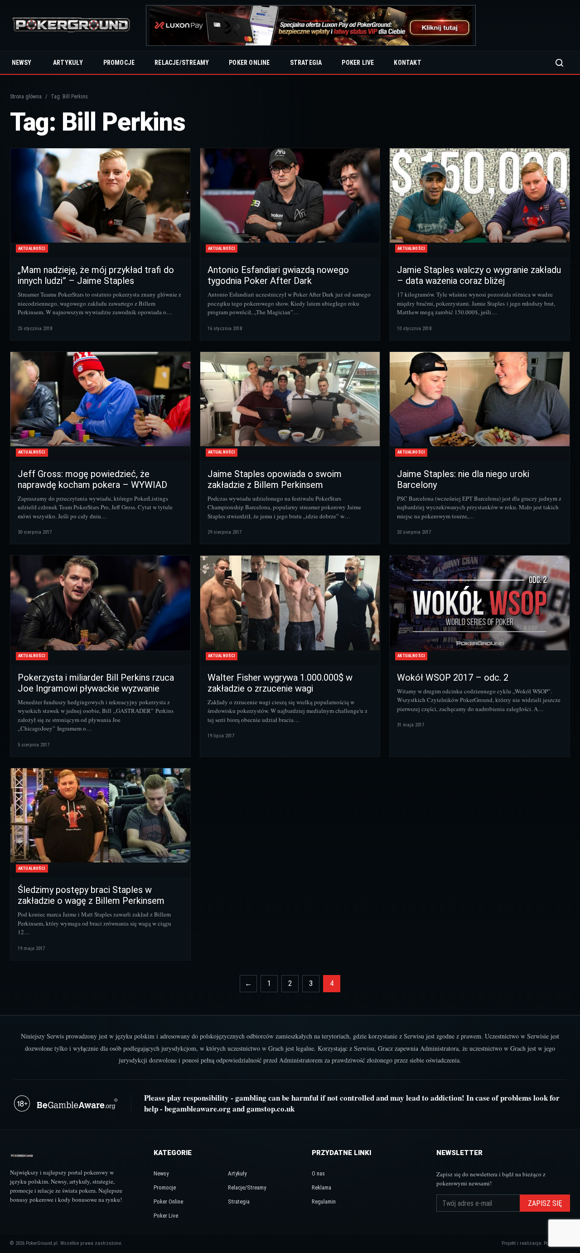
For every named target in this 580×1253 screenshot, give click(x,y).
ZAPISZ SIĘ (545, 1203)
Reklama (321, 1187)
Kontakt (407, 62)
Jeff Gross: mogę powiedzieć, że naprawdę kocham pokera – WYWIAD (92, 479)
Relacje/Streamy (182, 62)
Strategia (306, 62)
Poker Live (358, 62)
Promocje (119, 62)
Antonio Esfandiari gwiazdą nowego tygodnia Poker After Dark (278, 275)
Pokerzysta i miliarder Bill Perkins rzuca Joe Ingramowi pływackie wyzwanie (96, 683)
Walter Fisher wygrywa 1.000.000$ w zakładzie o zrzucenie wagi (280, 683)
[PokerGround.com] (71, 25)
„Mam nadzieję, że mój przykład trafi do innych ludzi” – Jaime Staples (96, 275)
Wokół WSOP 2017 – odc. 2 (452, 677)
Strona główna (26, 96)
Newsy (21, 62)
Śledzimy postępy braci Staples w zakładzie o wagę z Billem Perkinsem (91, 895)
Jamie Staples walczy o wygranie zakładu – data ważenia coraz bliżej (479, 275)
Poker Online (249, 62)
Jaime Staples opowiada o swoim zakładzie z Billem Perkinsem (275, 479)
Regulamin (324, 1201)
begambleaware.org (197, 1108)
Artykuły (68, 62)
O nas (318, 1173)
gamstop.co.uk (270, 1108)
